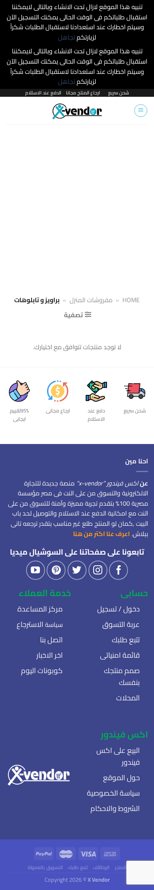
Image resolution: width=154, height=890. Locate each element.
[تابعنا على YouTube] (35, 570)
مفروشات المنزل (91, 300)
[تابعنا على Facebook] (118, 570)
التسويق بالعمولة (45, 867)
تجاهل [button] (66, 37)
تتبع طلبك (78, 867)
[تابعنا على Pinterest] (56, 570)
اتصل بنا (51, 640)
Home (131, 300)
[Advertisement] (77, 205)
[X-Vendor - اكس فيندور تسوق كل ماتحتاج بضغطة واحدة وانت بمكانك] (77, 110)
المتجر (120, 867)
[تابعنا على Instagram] (97, 570)
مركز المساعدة (40, 609)
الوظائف (101, 867)
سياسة (40, 624)
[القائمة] (140, 110)
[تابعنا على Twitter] (77, 570)
